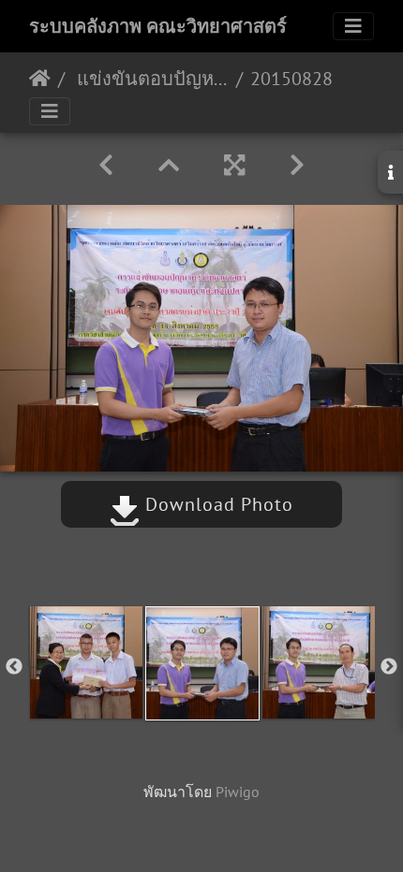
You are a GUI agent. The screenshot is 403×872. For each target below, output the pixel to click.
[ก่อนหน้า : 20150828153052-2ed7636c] (106, 165)
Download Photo (216, 504)
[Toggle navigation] (353, 26)
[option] (86, 662)
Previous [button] (14, 667)
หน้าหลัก (40, 79)
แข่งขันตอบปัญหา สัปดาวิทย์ (150, 78)
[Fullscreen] (234, 165)
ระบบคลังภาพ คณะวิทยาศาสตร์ (158, 26)
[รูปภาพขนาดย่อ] (169, 165)
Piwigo (238, 791)
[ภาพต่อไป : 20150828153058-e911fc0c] (297, 165)
